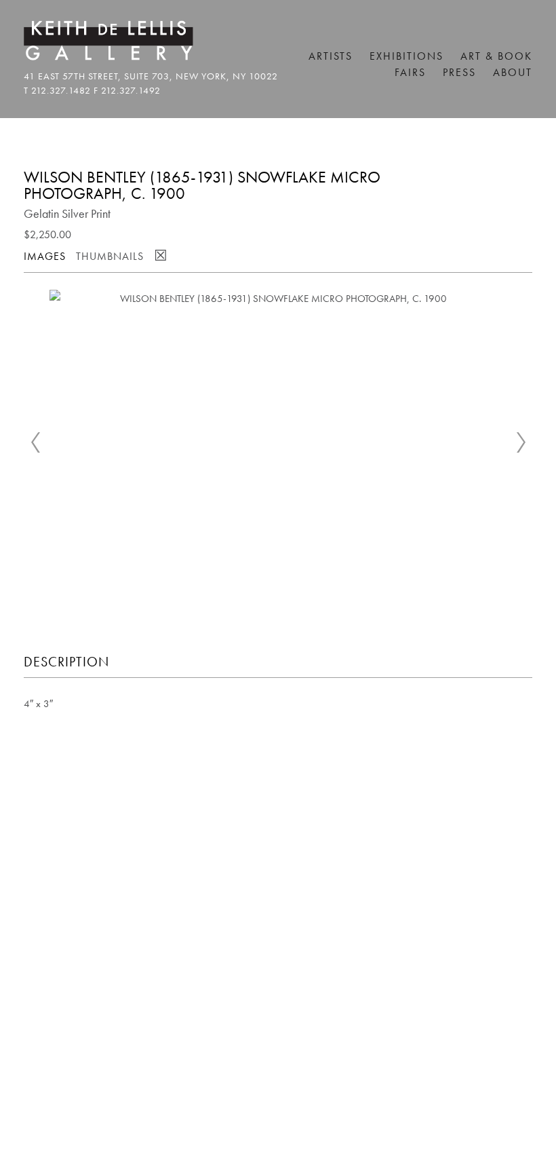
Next (520, 442)
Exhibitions (406, 56)
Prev (35, 442)
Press (459, 72)
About (512, 72)
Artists (331, 56)
